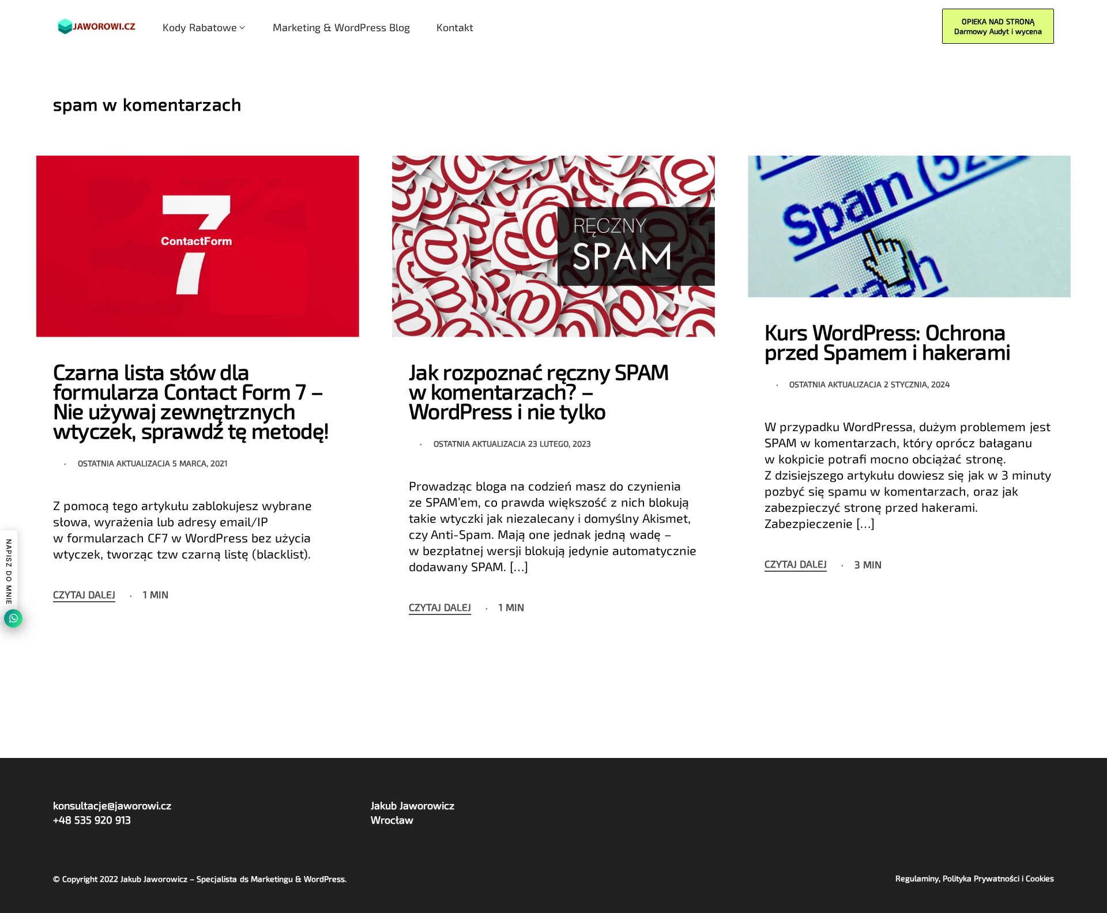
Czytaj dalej (84, 595)
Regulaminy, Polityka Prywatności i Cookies (974, 879)
